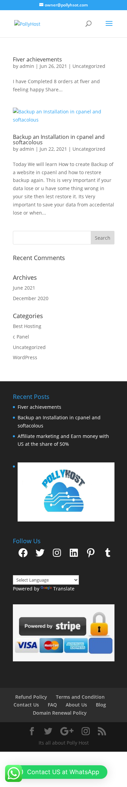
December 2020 (30, 298)
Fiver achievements (37, 59)
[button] (63, 632)
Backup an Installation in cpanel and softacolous (59, 139)
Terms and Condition (80, 697)
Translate (64, 588)
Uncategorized (88, 66)
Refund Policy (31, 697)
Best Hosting (27, 326)
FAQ (52, 704)
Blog (101, 704)
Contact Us (26, 704)
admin (27, 66)
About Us (76, 704)
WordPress (25, 357)
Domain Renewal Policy (60, 713)
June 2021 (24, 288)
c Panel (21, 336)
